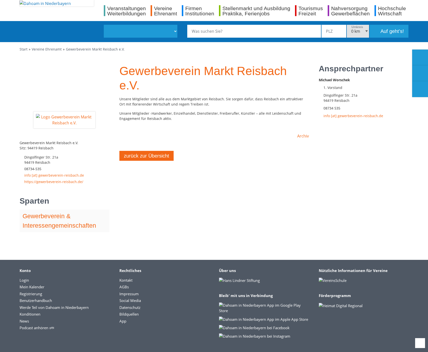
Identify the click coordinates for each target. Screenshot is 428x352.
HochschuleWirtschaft (392, 10)
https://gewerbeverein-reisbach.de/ (53, 181)
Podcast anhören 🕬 (37, 327)
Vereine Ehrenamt (47, 49)
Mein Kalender (32, 286)
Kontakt (126, 280)
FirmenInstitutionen (199, 10)
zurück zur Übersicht (146, 156)
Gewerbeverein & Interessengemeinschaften (59, 221)
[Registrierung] (420, 57)
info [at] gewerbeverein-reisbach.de (54, 175)
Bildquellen (129, 314)
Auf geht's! (391, 31)
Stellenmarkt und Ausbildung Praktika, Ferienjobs (256, 10)
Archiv (303, 136)
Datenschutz (129, 307)
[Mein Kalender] (420, 89)
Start (23, 49)
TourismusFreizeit (310, 10)
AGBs (124, 286)
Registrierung (31, 293)
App (122, 321)
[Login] (420, 73)
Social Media (130, 300)
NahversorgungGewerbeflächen (350, 10)
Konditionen (30, 314)
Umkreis (357, 27)
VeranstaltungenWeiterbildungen (126, 10)
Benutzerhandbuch (36, 300)
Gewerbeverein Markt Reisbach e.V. (95, 49)
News (24, 321)
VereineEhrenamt (165, 10)
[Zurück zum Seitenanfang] (420, 343)
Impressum (129, 293)
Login (24, 280)
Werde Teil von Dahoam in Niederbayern (54, 307)
